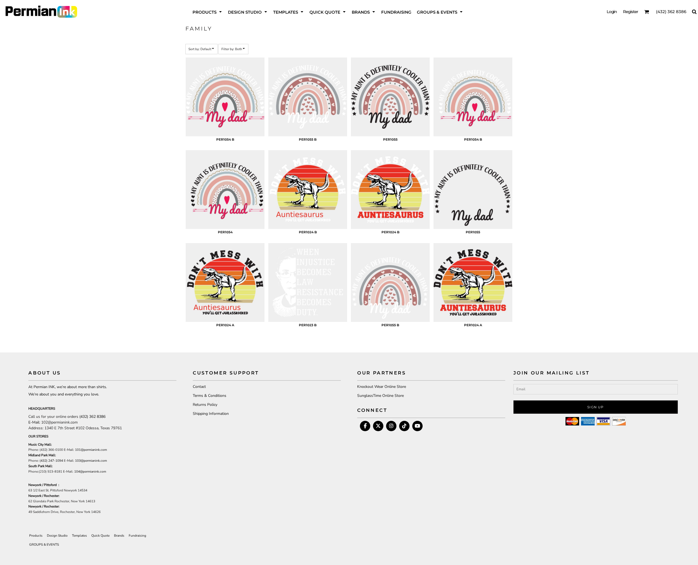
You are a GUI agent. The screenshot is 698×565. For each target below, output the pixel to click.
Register (630, 11)
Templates (79, 535)
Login (612, 11)
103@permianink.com (91, 460)
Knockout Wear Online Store (381, 386)
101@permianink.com (91, 450)
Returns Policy (205, 404)
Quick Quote (100, 535)
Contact (199, 386)
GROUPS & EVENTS (44, 544)
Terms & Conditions (209, 395)
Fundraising (137, 535)
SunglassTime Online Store (380, 395)
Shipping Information (211, 413)
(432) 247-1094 (51, 460)
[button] (207, 11)
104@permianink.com (90, 471)
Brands (119, 535)
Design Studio (57, 535)
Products (36, 535)
